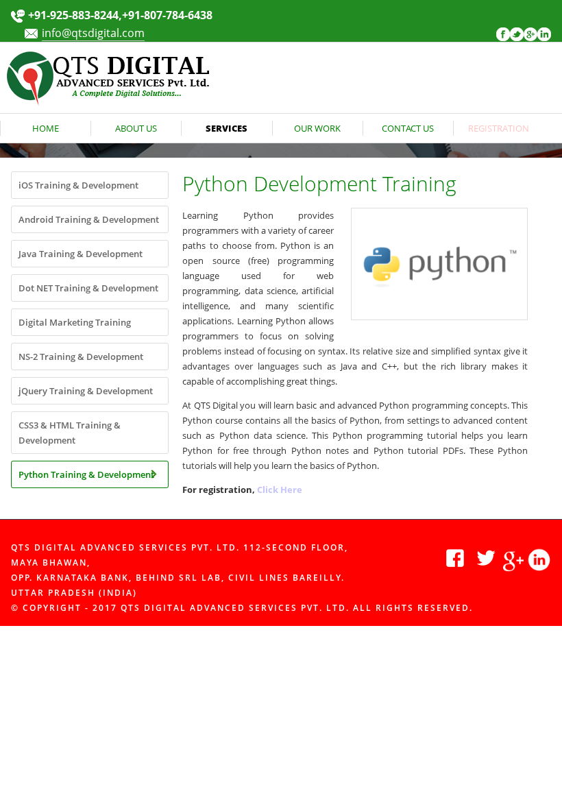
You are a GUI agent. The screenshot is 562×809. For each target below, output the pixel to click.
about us (136, 128)
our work (317, 128)
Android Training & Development (89, 219)
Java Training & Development (81, 253)
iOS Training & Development (78, 185)
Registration (498, 128)
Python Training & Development (86, 474)
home (45, 128)
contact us (408, 128)
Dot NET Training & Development (88, 288)
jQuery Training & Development (86, 391)
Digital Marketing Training (75, 322)
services (226, 128)
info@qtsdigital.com (93, 32)
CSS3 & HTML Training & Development (70, 432)
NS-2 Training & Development (81, 356)
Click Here (279, 489)
